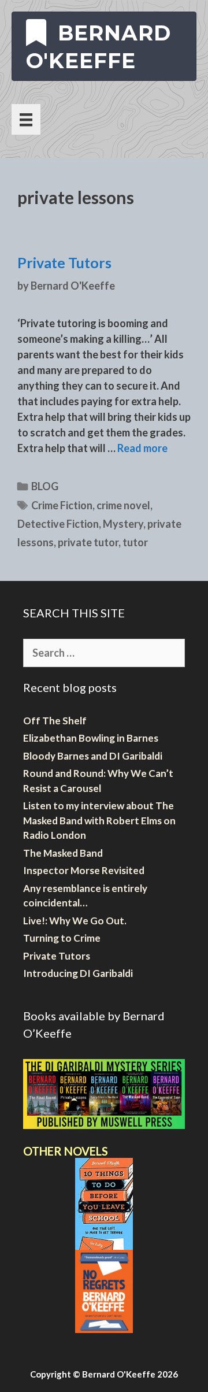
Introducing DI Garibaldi (78, 973)
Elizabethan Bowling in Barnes (90, 738)
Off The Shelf (55, 720)
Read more (142, 448)
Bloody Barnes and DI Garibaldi (92, 756)
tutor (135, 542)
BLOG (44, 486)
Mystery (123, 523)
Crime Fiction (61, 505)
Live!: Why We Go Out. (75, 921)
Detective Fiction (58, 523)
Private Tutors (64, 262)
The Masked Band (63, 853)
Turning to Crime (62, 938)
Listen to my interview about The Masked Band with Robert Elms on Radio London (99, 820)
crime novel (123, 505)
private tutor (88, 542)
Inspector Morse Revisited (83, 870)
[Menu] (26, 119)
